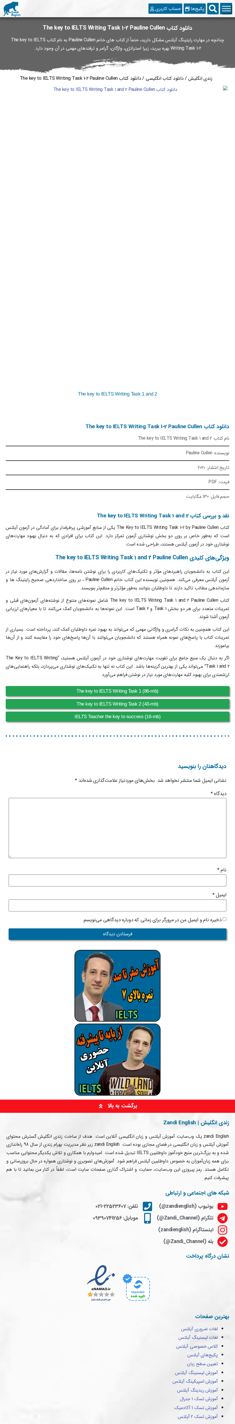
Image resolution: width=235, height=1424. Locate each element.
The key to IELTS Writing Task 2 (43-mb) (117, 704)
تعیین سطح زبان (202, 1363)
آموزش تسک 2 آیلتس (198, 1416)
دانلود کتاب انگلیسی (165, 78)
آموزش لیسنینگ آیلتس (196, 1372)
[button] (213, 8)
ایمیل (219, 895)
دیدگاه (219, 793)
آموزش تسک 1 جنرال (199, 1398)
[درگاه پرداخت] (135, 1301)
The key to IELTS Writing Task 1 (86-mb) (117, 691)
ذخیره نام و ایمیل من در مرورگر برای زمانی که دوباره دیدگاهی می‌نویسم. (152, 919)
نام (222, 870)
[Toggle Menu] (226, 8)
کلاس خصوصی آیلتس (197, 1346)
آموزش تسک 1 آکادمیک (196, 1407)
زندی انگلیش (200, 78)
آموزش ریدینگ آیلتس (197, 1390)
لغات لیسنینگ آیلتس (198, 1337)
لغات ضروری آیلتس (199, 1329)
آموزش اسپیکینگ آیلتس (195, 1381)
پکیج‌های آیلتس (202, 1355)
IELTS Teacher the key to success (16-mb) (117, 716)
